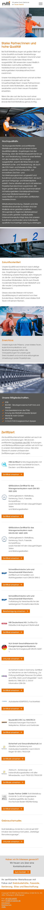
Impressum (6, 903)
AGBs (4, 907)
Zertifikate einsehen (11, 758)
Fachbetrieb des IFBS (21, 442)
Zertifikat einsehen (11, 474)
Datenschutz (6, 905)
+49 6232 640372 (11, 899)
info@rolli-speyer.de (13, 901)
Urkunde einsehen (11, 658)
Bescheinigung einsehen (14, 611)
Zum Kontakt (20, 872)
